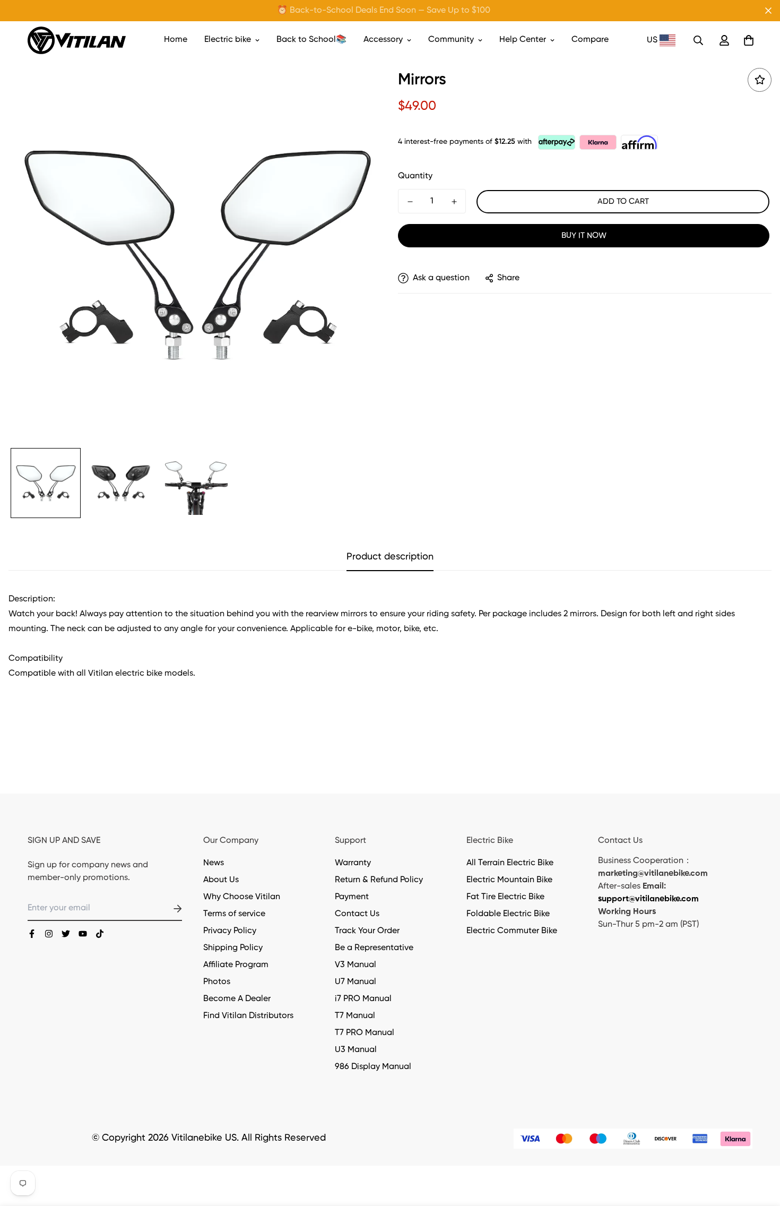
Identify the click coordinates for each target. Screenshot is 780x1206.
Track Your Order (367, 931)
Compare (590, 40)
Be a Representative (374, 948)
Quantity (415, 176)
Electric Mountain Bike (509, 880)
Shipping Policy (233, 948)
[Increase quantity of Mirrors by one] (454, 201)
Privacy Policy (229, 931)
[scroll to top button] (759, 1148)
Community (451, 40)
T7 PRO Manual (364, 1033)
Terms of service (234, 914)
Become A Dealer (237, 999)
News (213, 863)
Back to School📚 (311, 40)
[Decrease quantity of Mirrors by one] (409, 201)
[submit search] (698, 40)
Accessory (383, 40)
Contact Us (357, 914)
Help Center (522, 40)
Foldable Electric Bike (508, 914)
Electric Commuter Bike (511, 931)
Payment (352, 897)
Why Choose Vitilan (241, 897)
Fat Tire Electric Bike (505, 897)
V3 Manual (355, 965)
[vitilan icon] (31, 933)
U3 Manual (356, 1050)
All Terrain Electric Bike (509, 863)
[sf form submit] (165, 909)
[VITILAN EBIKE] (77, 40)
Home (175, 40)
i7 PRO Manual (363, 999)
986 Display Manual (373, 1067)
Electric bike (227, 40)
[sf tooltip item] (760, 80)
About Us (221, 880)
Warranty (353, 863)
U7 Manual (355, 982)
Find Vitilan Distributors (248, 1016)
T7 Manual (355, 1016)
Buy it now (583, 235)
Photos (216, 982)
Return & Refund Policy (379, 880)
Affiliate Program (235, 965)
